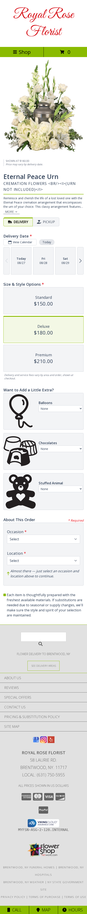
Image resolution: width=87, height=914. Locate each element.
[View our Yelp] (51, 741)
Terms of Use (75, 897)
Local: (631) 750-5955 (43, 775)
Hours (75, 910)
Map (45, 910)
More (9, 212)
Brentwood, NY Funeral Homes (29, 867)
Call (16, 910)
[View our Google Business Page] (36, 741)
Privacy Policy (13, 897)
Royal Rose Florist (43, 23)
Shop (25, 51)
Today (46, 242)
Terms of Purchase (45, 897)
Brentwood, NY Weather (23, 882)
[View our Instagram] (43, 741)
